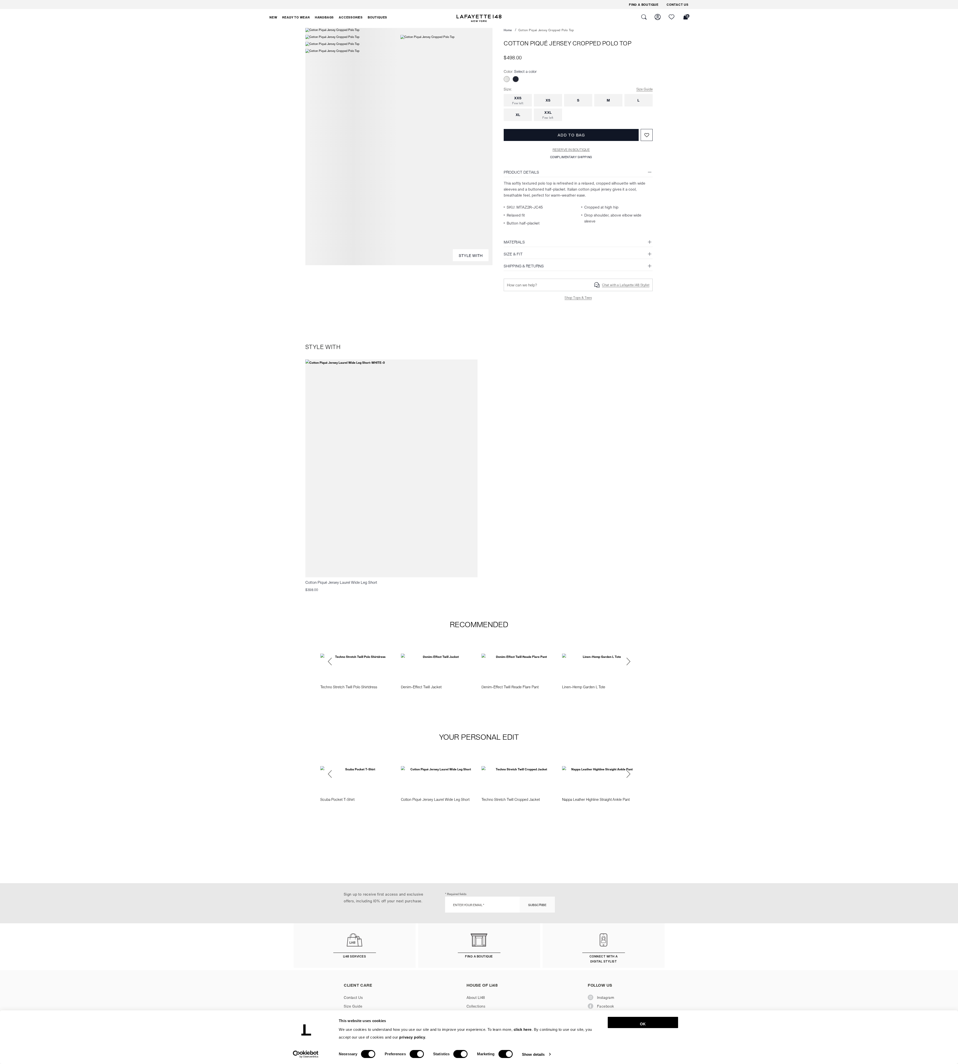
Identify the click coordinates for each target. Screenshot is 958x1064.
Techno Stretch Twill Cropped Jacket (510, 799)
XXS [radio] (517, 100)
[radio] (507, 79)
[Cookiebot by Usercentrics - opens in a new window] (306, 1054)
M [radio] (608, 100)
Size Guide (644, 89)
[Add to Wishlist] (647, 135)
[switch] (417, 1054)
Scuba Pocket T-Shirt (337, 799)
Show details (533, 1054)
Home (508, 30)
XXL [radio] (548, 114)
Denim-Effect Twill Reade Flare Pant (510, 687)
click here (523, 1029)
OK (643, 1024)
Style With (471, 255)
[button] (273, 17)
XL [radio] (518, 115)
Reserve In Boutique (571, 149)
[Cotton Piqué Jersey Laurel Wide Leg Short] (391, 468)
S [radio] (578, 100)
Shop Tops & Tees (578, 297)
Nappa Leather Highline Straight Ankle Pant (596, 799)
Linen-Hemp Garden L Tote (583, 687)
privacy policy (412, 1037)
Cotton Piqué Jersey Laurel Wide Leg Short (341, 582)
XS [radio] (548, 100)
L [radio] (638, 100)
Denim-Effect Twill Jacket (421, 687)
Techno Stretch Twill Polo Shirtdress (348, 687)
